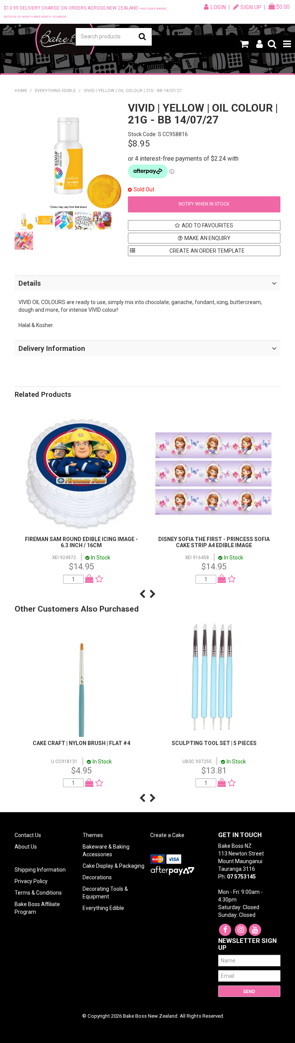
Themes (93, 835)
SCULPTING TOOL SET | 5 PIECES (214, 743)
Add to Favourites (207, 225)
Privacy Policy (31, 881)
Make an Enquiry (207, 238)
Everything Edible (55, 90)
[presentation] (142, 594)
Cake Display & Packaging (113, 866)
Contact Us (28, 835)
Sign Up (251, 7)
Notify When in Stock (204, 204)
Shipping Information (40, 870)
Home (21, 90)
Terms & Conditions (38, 893)
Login (218, 7)
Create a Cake (167, 835)
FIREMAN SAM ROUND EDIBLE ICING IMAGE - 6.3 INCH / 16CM (81, 542)
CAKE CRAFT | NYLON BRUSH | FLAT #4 (81, 743)
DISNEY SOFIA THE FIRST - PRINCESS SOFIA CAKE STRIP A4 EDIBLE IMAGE (214, 542)
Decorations (97, 877)
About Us (26, 847)
